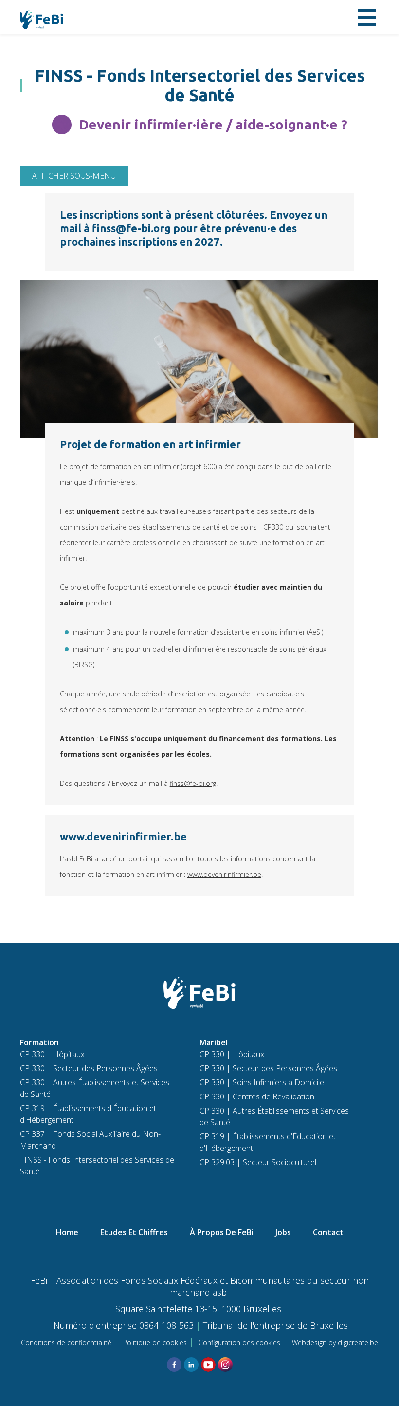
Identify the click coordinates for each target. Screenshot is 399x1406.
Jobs (283, 1232)
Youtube (208, 1364)
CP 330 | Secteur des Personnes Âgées (89, 1068)
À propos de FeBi (222, 1232)
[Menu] (367, 17)
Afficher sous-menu (74, 175)
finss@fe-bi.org (193, 783)
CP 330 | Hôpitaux (52, 1054)
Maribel (214, 1042)
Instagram (225, 1364)
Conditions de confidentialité (66, 1342)
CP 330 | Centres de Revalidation (257, 1096)
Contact (328, 1232)
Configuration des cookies (239, 1342)
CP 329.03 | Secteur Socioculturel (258, 1162)
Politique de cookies (155, 1342)
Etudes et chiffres (134, 1232)
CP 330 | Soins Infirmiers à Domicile (262, 1082)
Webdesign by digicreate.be (335, 1342)
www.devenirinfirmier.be (224, 874)
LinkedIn (191, 1364)
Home (67, 1232)
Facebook (174, 1364)
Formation (39, 1042)
